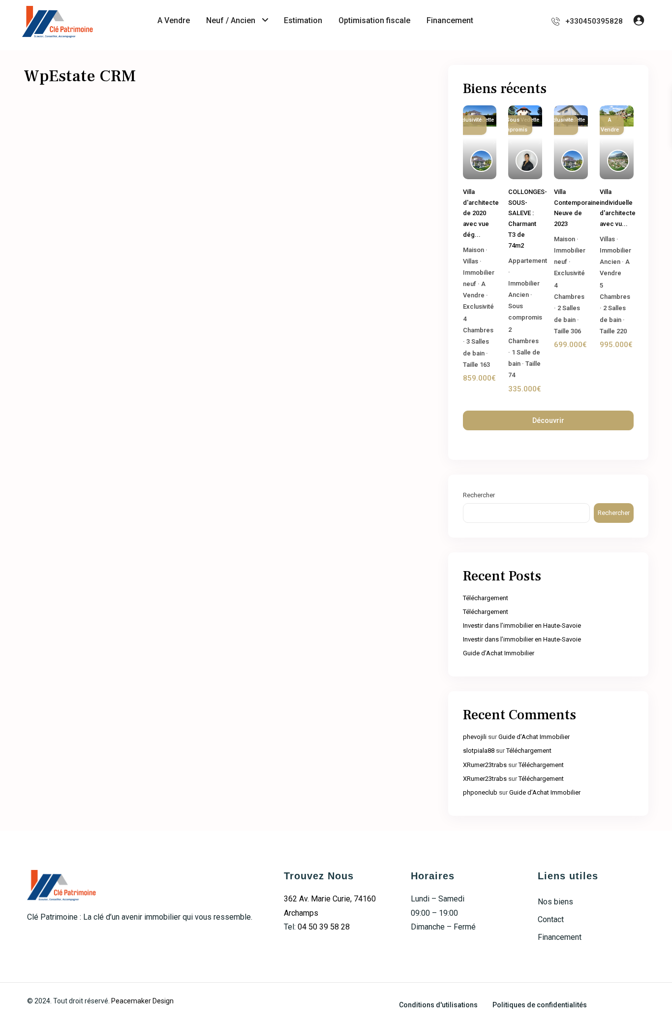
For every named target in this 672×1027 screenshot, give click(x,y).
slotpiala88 (478, 750)
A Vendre (173, 20)
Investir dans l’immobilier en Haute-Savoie (522, 625)
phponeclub (480, 792)
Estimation (303, 20)
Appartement (527, 260)
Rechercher (479, 495)
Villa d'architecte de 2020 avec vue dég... (481, 213)
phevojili (475, 736)
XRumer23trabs (485, 765)
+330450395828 (594, 21)
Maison (473, 250)
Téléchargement (485, 598)
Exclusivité (478, 306)
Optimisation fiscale (374, 20)
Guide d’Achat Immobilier (498, 653)
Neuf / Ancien (230, 20)
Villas (470, 261)
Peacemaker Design (142, 1001)
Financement (450, 20)
